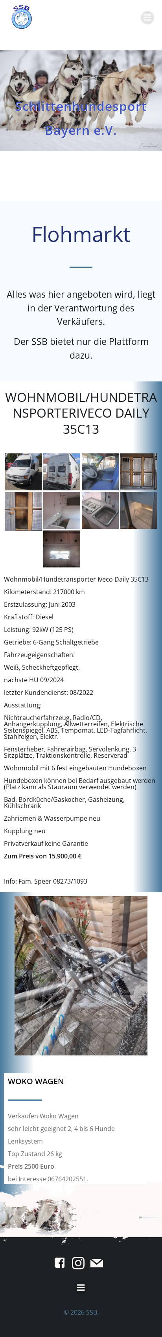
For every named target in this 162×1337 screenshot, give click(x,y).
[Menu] (147, 17)
